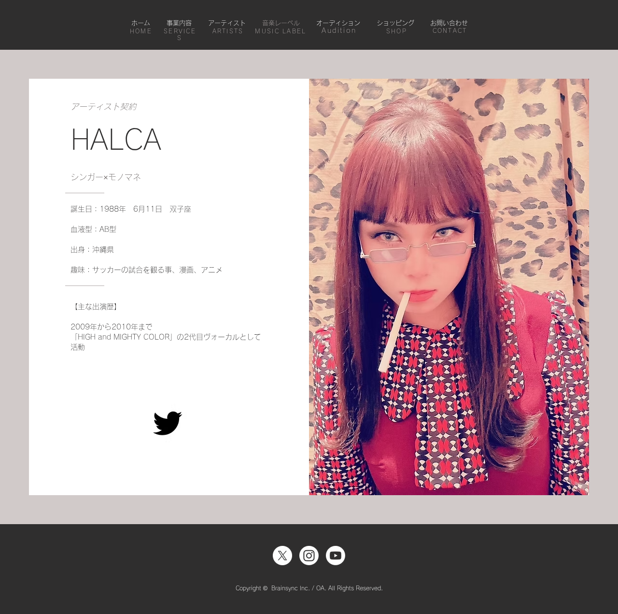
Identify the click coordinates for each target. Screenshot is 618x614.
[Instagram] (309, 555)
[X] (282, 555)
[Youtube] (335, 555)
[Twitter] (167, 423)
